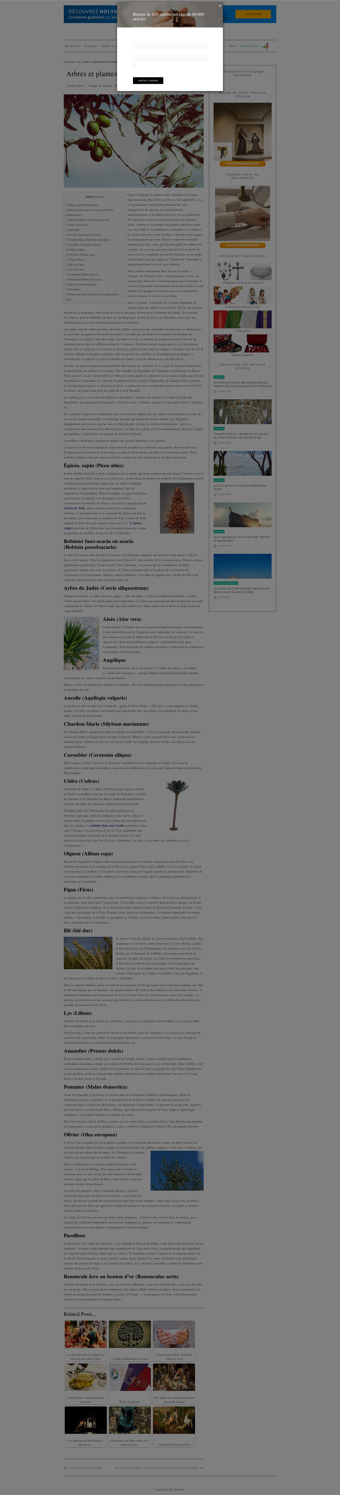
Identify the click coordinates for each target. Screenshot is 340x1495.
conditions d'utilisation (177, 69)
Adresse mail (140, 56)
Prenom (137, 43)
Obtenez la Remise (148, 84)
